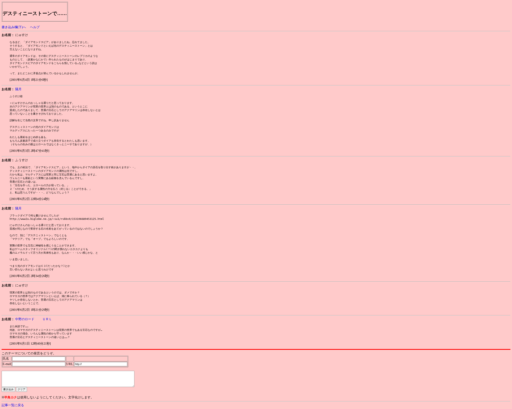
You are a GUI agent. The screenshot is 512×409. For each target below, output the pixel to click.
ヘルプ (35, 27)
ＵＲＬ (47, 319)
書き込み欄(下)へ (14, 27)
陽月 (18, 89)
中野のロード (24, 319)
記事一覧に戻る (13, 405)
